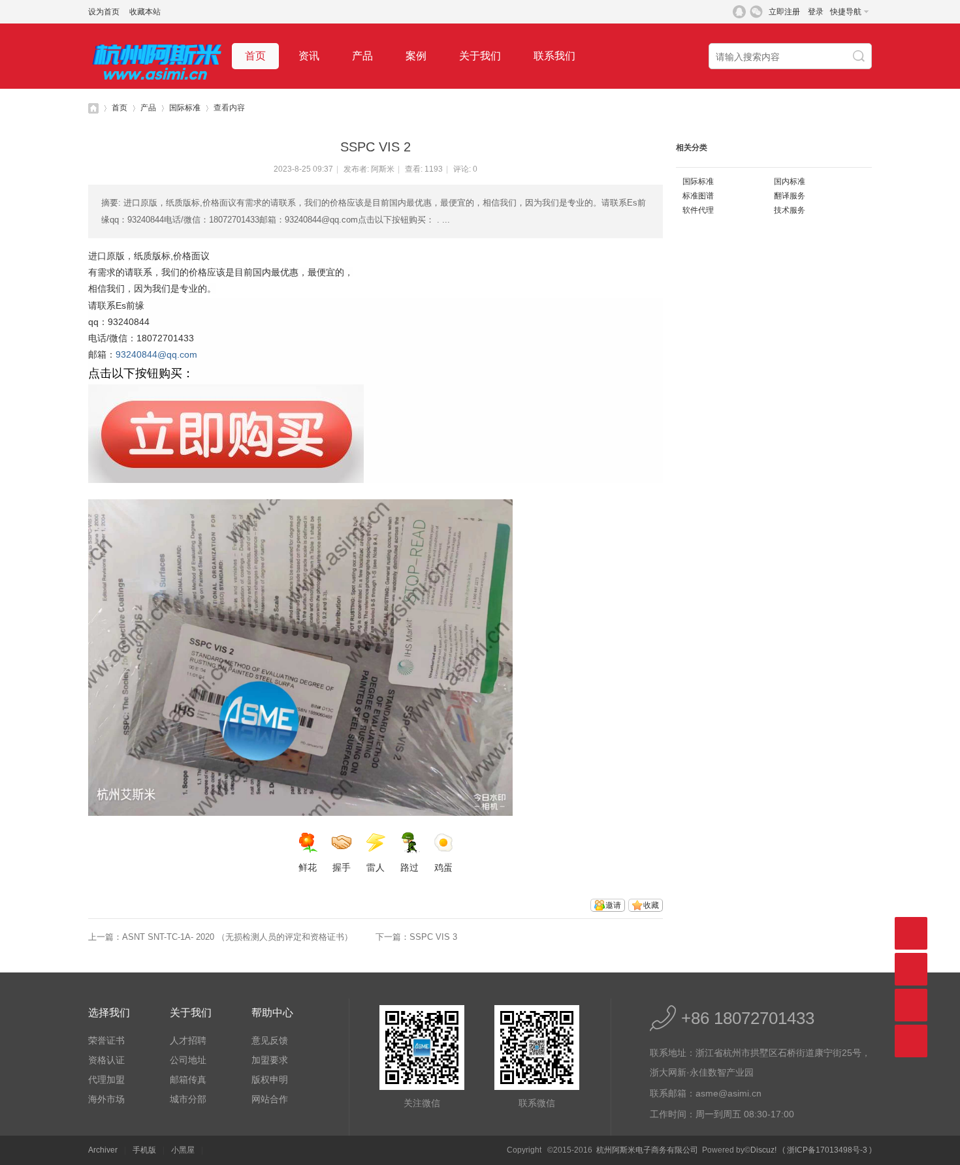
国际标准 (184, 107)
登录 (816, 11)
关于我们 (480, 55)
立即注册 (784, 11)
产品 (362, 55)
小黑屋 (183, 1150)
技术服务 (789, 210)
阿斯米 (382, 169)
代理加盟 (106, 1079)
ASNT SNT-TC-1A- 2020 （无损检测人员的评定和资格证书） (237, 937)
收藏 (651, 905)
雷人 (375, 867)
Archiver (103, 1150)
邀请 (613, 905)
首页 (255, 55)
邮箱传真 (188, 1079)
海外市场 (106, 1099)
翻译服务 (789, 195)
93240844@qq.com (156, 354)
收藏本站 (145, 11)
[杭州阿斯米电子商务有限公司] (156, 86)
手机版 (144, 1150)
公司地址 (188, 1060)
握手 (341, 867)
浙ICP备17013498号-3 (827, 1150)
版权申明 (269, 1079)
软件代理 (698, 210)
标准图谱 (698, 195)
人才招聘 (188, 1040)
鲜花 (307, 867)
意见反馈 (269, 1040)
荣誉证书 (106, 1040)
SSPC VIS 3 (433, 937)
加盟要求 (269, 1060)
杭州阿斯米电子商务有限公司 (93, 108)
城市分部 (188, 1099)
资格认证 (106, 1060)
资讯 (308, 55)
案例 (416, 55)
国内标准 (789, 181)
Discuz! (763, 1150)
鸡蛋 (443, 867)
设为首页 (104, 11)
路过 (409, 867)
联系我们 (554, 55)
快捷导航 (845, 11)
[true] (860, 56)
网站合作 (269, 1099)
